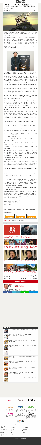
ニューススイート (3, 434)
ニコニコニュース (25, 429)
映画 (10, 278)
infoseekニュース (3, 430)
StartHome (24, 434)
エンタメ (6, 278)
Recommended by (30, 275)
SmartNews (13, 427)
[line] (24, 292)
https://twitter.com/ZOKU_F (20, 286)
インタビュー (25, 278)
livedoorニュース (3, 429)
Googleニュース (25, 427)
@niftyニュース (14, 430)
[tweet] (14, 292)
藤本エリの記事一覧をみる (20, 281)
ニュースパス (13, 434)
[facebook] (7, 292)
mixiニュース (13, 429)
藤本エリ (35, 10)
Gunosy (1, 427)
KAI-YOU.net (24, 430)
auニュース (13, 432)
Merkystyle (2, 432)
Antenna (23, 432)
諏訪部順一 (35, 278)
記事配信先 (3, 426)
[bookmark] (33, 292)
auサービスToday (3, 435)
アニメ (20, 278)
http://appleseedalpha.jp (9, 206)
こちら (19, 289)
